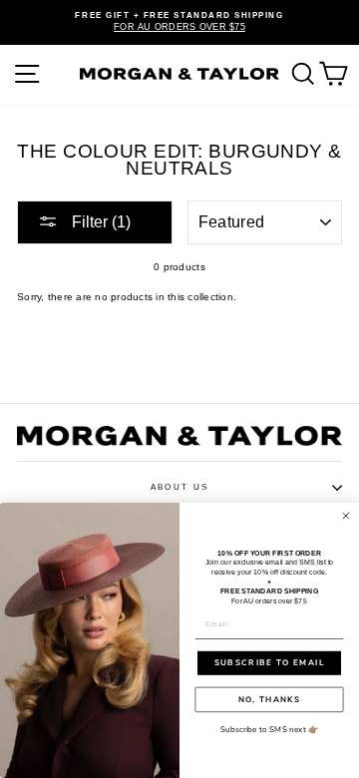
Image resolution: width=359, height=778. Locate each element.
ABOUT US (179, 487)
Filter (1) (99, 221)
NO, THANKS (269, 698)
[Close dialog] (346, 516)
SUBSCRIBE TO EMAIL (269, 662)
